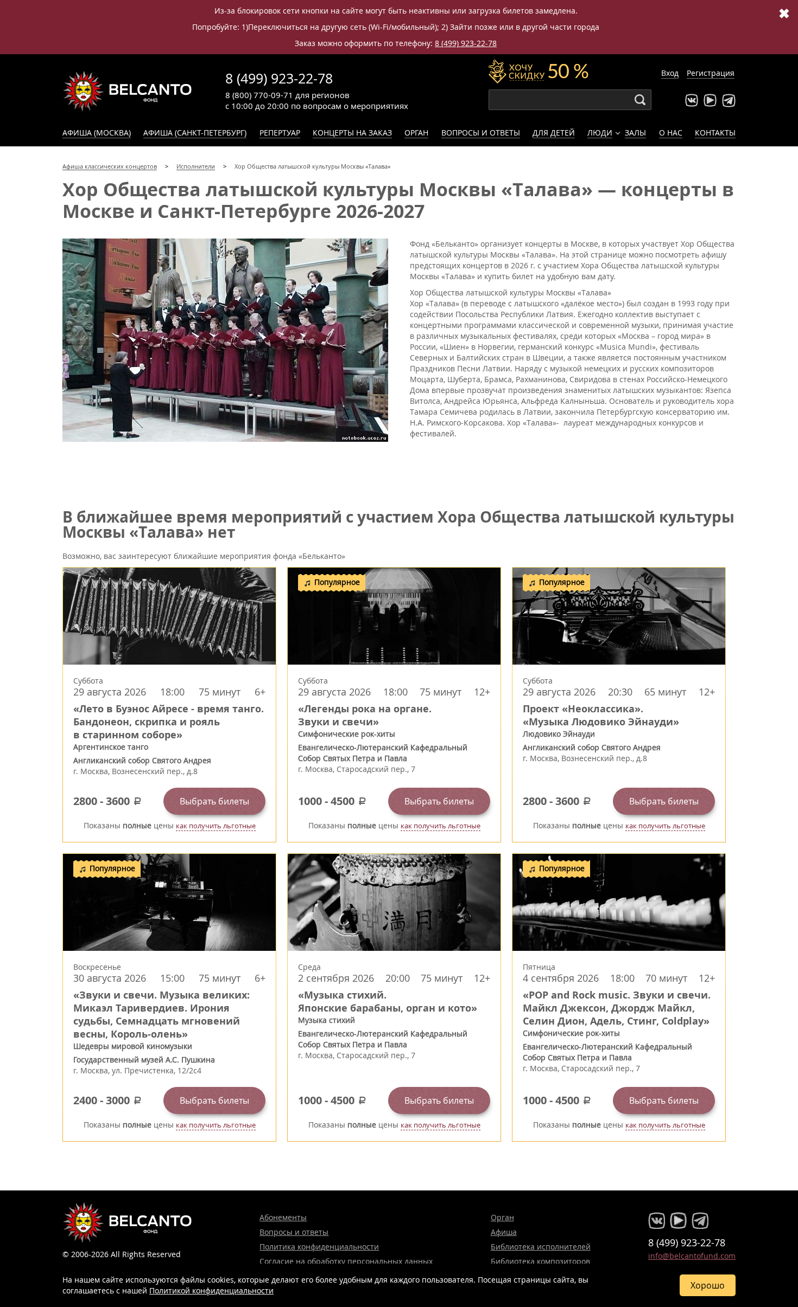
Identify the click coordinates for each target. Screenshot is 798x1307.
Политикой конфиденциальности (211, 1290)
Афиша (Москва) (96, 132)
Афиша (504, 1232)
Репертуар (279, 132)
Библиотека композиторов (540, 1261)
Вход (670, 73)
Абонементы (283, 1217)
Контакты (715, 132)
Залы (635, 132)
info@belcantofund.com (692, 1256)
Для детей (554, 132)
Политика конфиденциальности (319, 1246)
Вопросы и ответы (480, 132)
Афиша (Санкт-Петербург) (194, 132)
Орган (416, 132)
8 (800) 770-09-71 (259, 94)
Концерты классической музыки (127, 91)
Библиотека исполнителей (541, 1246)
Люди (599, 132)
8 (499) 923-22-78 (466, 43)
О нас (670, 132)
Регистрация (710, 73)
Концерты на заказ (352, 132)
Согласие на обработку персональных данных (346, 1261)
